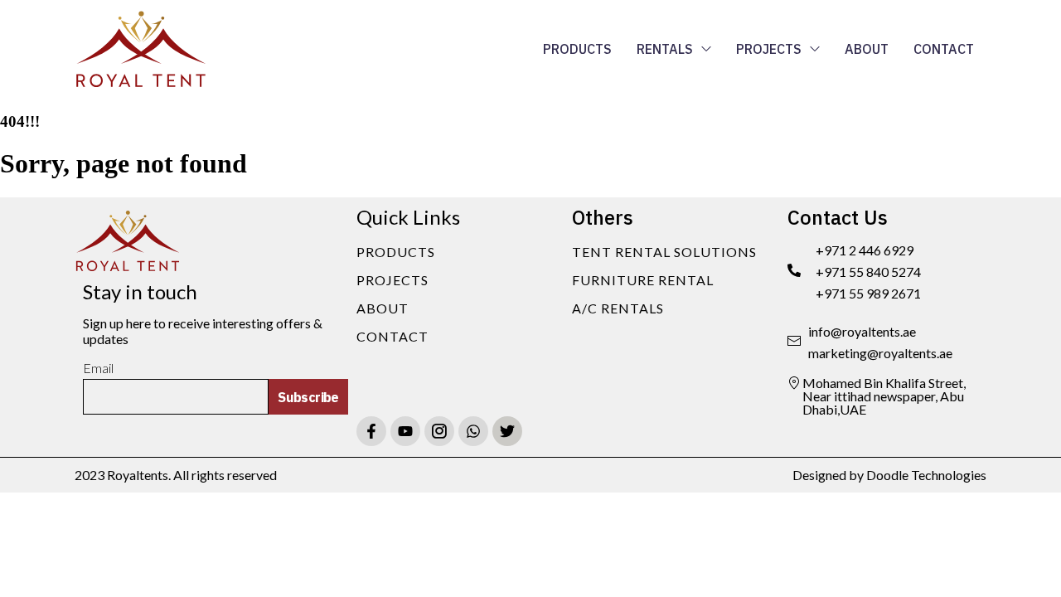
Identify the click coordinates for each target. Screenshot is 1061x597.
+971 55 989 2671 (868, 293)
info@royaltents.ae (862, 331)
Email (98, 368)
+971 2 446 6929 (864, 250)
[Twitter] (507, 431)
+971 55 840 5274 (868, 271)
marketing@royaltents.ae (880, 353)
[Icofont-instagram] (439, 431)
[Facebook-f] (371, 431)
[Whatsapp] (473, 431)
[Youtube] (405, 431)
